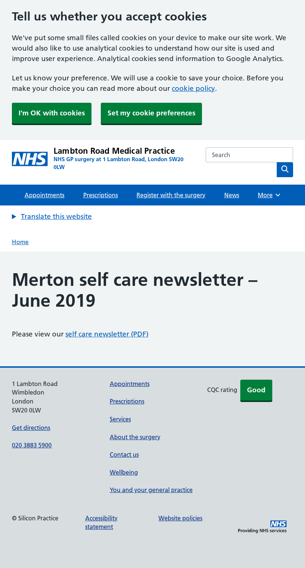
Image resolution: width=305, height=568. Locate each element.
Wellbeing (124, 472)
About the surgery (135, 437)
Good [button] (256, 390)
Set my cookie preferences (151, 113)
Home (20, 242)
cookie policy (193, 88)
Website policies (180, 518)
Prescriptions (100, 195)
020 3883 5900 (32, 445)
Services (120, 419)
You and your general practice (151, 490)
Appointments (44, 195)
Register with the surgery (171, 195)
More (268, 195)
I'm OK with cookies (52, 113)
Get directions (31, 427)
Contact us (124, 454)
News (231, 195)
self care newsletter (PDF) (106, 334)
